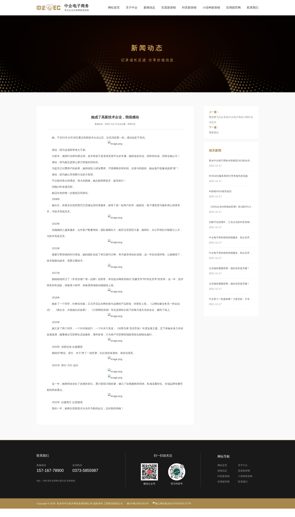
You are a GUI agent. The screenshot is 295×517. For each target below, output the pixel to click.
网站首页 (114, 7)
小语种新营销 (211, 7)
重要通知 (214, 132)
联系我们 (252, 7)
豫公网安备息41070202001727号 (173, 503)
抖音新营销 (189, 7)
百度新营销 (168, 7)
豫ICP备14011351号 (138, 503)
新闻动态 (149, 7)
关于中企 (131, 7)
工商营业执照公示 (113, 503)
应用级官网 (233, 7)
